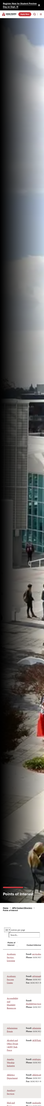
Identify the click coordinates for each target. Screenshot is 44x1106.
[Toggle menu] (41, 14)
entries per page (18, 929)
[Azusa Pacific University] (9, 14)
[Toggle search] (34, 14)
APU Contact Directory (22, 908)
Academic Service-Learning (11, 957)
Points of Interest (11, 943)
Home (5, 908)
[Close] (39, 5)
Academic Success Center (11, 979)
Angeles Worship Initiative (11, 1062)
